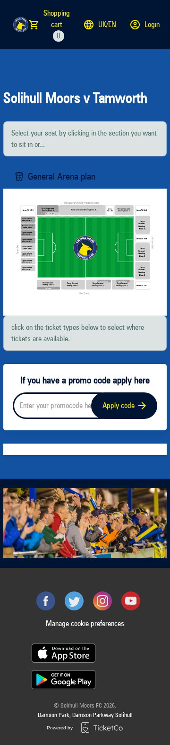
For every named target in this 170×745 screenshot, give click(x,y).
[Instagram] (102, 600)
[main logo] (20, 24)
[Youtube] (130, 600)
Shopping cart (56, 24)
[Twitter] (74, 600)
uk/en (107, 24)
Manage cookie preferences (85, 623)
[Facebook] (45, 600)
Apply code (118, 405)
